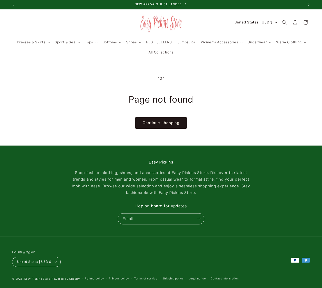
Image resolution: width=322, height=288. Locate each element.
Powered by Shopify (65, 278)
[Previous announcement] (13, 4)
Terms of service (145, 278)
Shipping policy (173, 278)
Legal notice (197, 278)
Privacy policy (119, 278)
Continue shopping (161, 123)
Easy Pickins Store (37, 278)
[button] (33, 42)
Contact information (225, 278)
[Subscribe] (199, 219)
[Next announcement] (309, 4)
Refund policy (94, 278)
